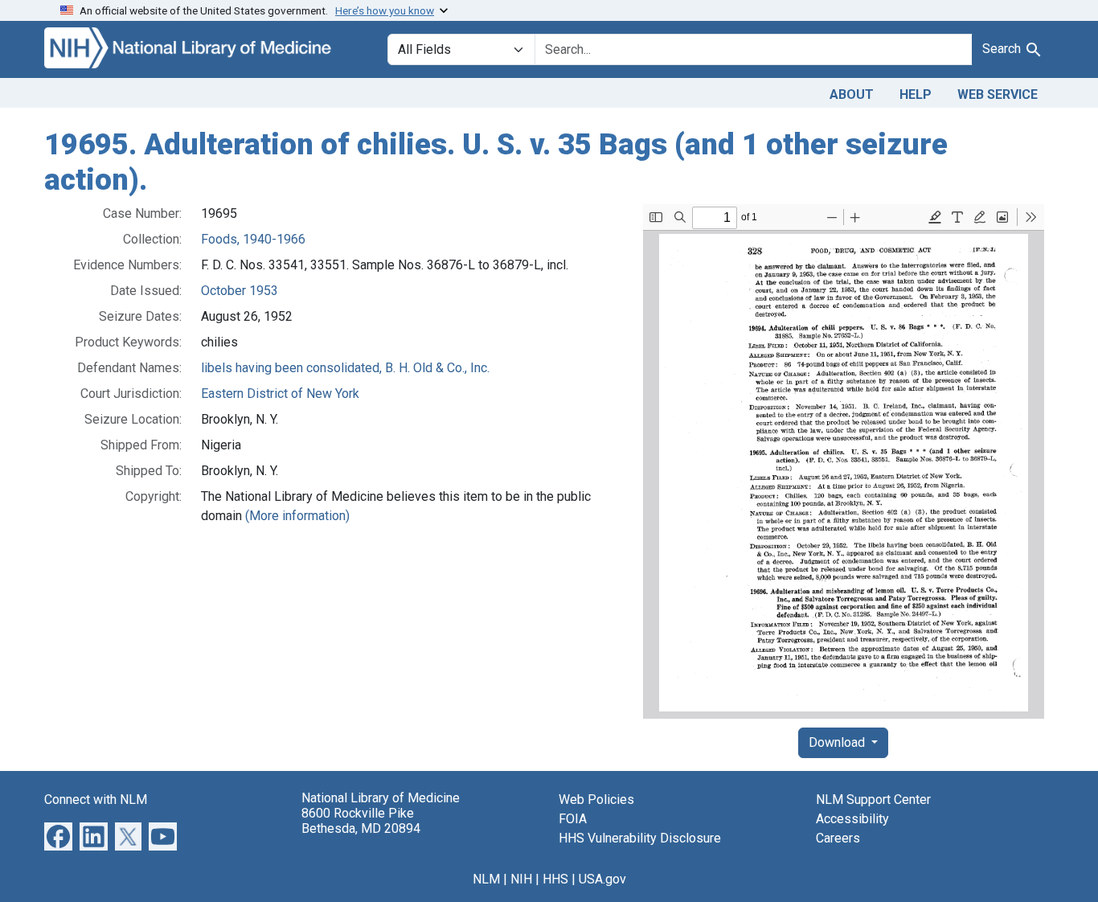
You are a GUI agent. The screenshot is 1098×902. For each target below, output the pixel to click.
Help (915, 94)
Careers (838, 838)
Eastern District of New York (280, 393)
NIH (521, 879)
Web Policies (596, 799)
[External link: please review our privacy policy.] (58, 835)
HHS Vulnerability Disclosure (640, 838)
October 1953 (239, 290)
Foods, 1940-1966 (253, 239)
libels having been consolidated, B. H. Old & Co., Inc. (345, 367)
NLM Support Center (873, 799)
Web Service (997, 94)
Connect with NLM (95, 799)
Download (838, 742)
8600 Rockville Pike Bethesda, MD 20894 (360, 821)
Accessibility (852, 818)
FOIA (573, 818)
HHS (555, 879)
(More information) (297, 515)
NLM (486, 879)
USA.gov (602, 879)
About (852, 94)
